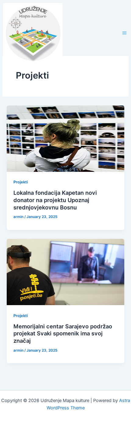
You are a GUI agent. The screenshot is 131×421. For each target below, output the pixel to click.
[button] (124, 32)
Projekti (20, 182)
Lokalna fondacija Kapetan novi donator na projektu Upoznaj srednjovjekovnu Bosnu (55, 199)
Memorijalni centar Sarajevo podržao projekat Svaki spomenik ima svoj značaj (62, 333)
